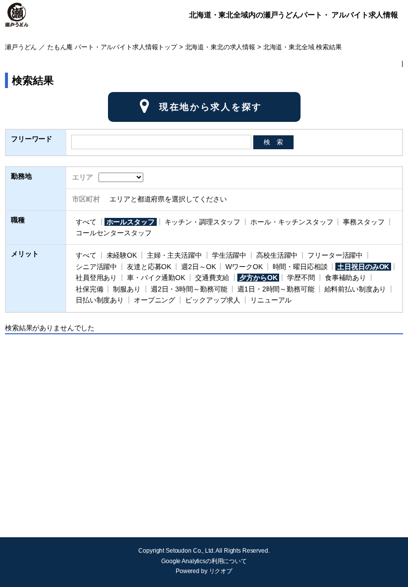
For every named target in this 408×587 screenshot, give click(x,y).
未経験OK (121, 255)
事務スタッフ (363, 222)
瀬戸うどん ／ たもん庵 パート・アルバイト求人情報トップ (91, 47)
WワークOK (243, 267)
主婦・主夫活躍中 (174, 255)
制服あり (126, 289)
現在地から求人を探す (210, 107)
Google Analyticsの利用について (204, 561)
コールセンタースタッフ (113, 233)
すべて (86, 222)
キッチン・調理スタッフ (202, 222)
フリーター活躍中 (335, 255)
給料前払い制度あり (355, 289)
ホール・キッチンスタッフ (291, 222)
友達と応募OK (149, 267)
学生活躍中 (229, 255)
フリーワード (31, 139)
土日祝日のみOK (363, 267)
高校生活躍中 (277, 255)
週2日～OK (198, 267)
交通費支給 (212, 278)
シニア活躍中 (96, 267)
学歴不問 (300, 278)
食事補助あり (345, 278)
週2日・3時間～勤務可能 (189, 289)
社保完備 (89, 289)
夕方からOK (258, 278)
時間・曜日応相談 (300, 267)
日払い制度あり (100, 300)
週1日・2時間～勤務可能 (275, 289)
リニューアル (271, 300)
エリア (82, 177)
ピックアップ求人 (212, 300)
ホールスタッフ (130, 222)
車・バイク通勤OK (156, 278)
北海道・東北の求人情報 (220, 47)
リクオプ (220, 571)
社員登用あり (96, 278)
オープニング (154, 300)
